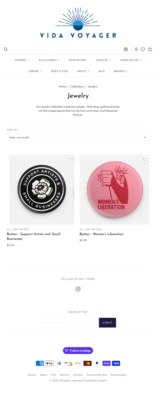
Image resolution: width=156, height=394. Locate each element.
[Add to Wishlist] (72, 159)
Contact (78, 374)
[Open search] (6, 49)
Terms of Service (97, 374)
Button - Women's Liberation (101, 234)
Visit (53, 374)
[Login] (136, 49)
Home (63, 86)
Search (32, 374)
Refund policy (119, 374)
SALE (101, 71)
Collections (77, 86)
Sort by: (12, 129)
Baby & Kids (59, 71)
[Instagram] (125, 49)
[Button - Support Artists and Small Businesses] (42, 190)
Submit (107, 322)
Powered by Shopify (95, 380)
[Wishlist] (143, 49)
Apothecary (78, 60)
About (43, 374)
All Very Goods (18, 229)
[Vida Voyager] (78, 24)
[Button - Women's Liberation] (114, 190)
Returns (64, 374)
